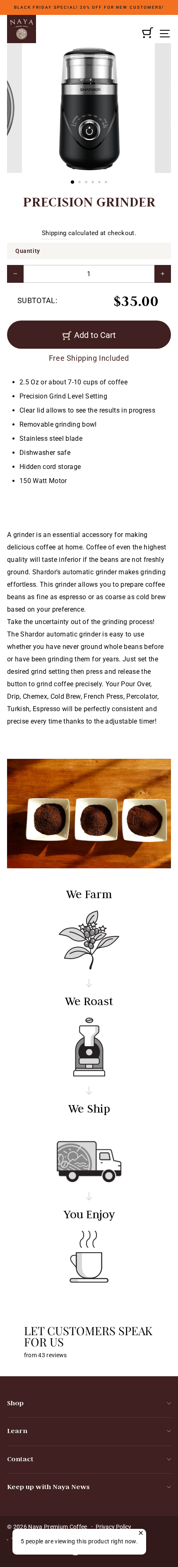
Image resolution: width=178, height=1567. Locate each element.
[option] (89, 7)
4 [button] (93, 183)
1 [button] (73, 182)
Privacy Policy (113, 1526)
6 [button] (107, 183)
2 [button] (80, 183)
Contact (20, 1459)
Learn (17, 1430)
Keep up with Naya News (48, 1486)
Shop (15, 1403)
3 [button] (87, 183)
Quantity (27, 251)
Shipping (54, 233)
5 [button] (100, 183)
